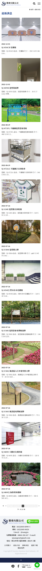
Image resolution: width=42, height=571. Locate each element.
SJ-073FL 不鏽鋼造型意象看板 (14, 128)
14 (32, 506)
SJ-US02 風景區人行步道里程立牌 (16, 371)
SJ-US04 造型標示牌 (10, 249)
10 (19, 506)
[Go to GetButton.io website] (37, 569)
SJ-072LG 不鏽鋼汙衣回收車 (13, 169)
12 (26, 506)
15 (36, 506)
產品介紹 (16, 545)
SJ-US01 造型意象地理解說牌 (14, 330)
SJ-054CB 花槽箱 (9, 47)
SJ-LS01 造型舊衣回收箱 (12, 209)
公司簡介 (7, 545)
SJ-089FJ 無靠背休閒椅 (11, 492)
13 (29, 506)
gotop (21, 560)
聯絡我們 (21, 548)
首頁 (32, 9)
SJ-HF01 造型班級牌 (10, 88)
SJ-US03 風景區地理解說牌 (13, 411)
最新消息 (37, 9)
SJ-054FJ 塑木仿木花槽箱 (12, 290)
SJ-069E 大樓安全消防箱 (12, 452)
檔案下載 (34, 545)
